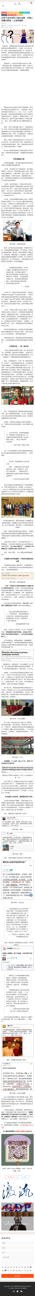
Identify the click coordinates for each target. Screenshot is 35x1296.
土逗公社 (6, 27)
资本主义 (20, 15)
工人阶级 (4, 12)
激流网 (16, 1286)
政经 (5, 25)
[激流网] (17, 3)
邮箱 (4, 1248)
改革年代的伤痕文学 (13, 12)
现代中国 (27, 12)
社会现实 (4, 15)
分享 (24, 1177)
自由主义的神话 (12, 15)
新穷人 (21, 12)
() (12, 1177)
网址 (3, 1253)
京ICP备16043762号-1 (25, 1286)
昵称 (4, 1243)
